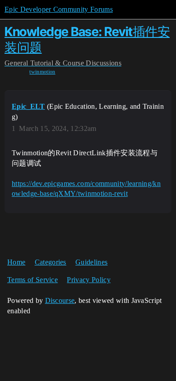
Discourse (60, 300)
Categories (50, 262)
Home (16, 262)
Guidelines (91, 262)
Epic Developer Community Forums (59, 9)
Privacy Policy (88, 279)
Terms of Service (32, 279)
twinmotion (42, 72)
